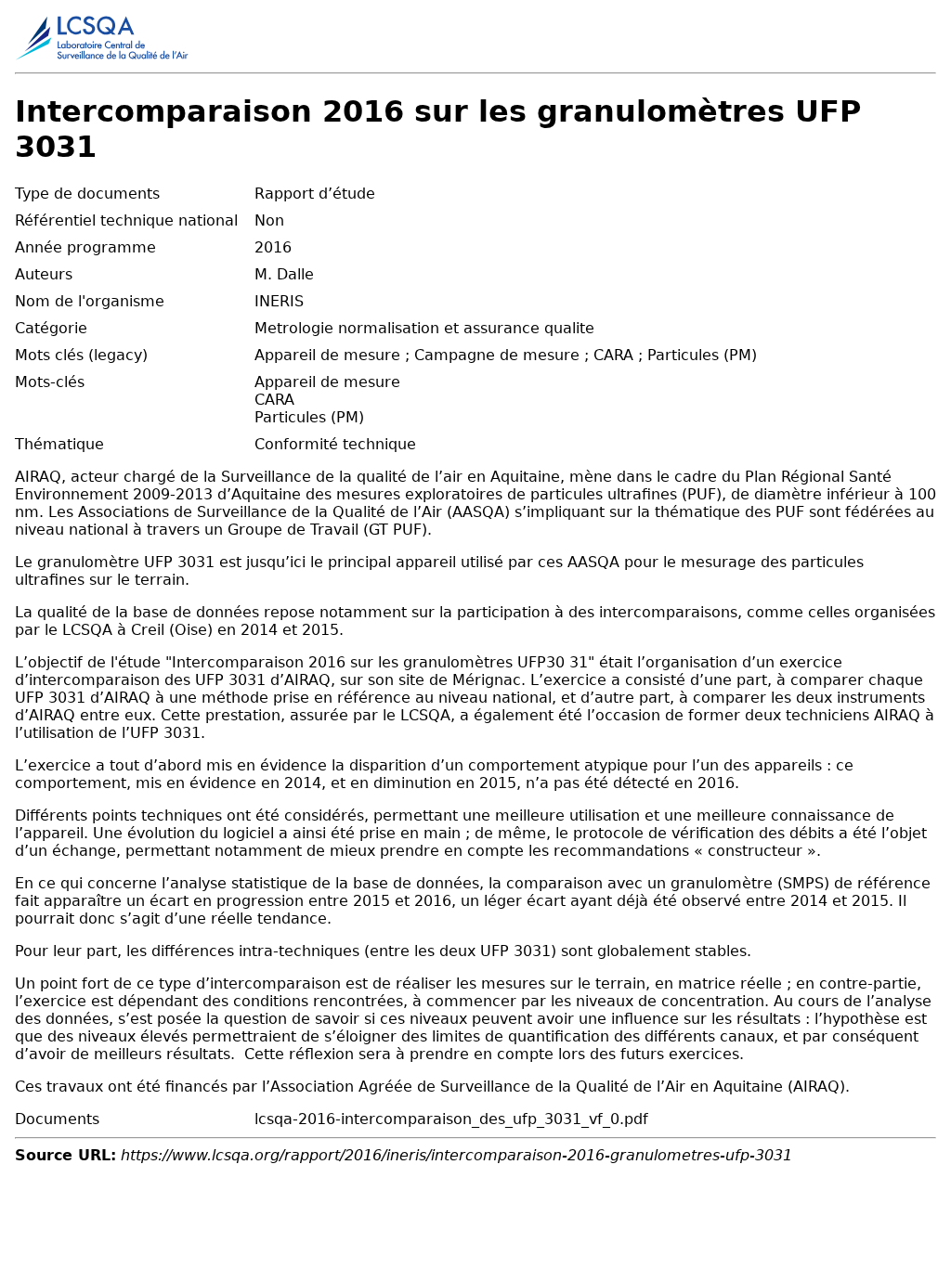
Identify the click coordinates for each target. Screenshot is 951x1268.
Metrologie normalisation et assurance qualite (424, 328)
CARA (274, 399)
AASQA (593, 562)
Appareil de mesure (327, 382)
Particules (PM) (309, 417)
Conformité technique (335, 444)
